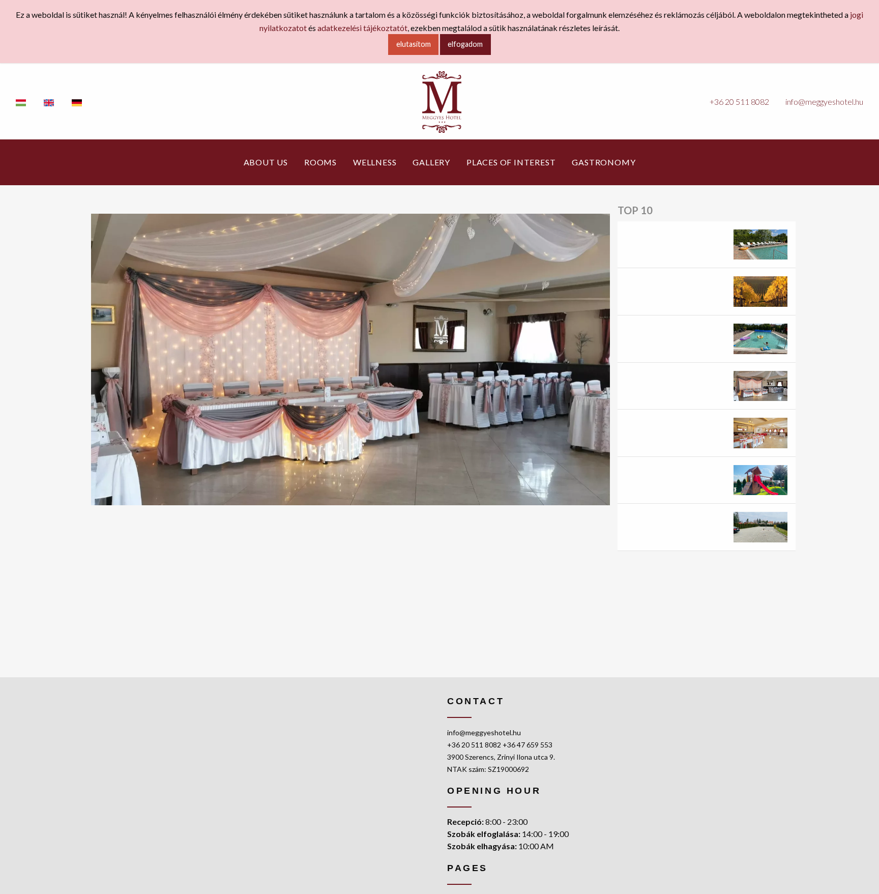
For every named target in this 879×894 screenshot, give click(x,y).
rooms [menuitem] (320, 162)
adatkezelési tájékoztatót (362, 28)
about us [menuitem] (266, 162)
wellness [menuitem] (374, 162)
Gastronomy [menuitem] (603, 162)
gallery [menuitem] (431, 162)
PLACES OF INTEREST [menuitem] (510, 162)
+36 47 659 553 (527, 744)
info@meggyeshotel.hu (824, 101)
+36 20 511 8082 (739, 101)
